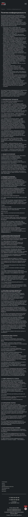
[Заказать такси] (25, 509)
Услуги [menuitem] (3, 483)
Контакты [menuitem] (4, 491)
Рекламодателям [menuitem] (5, 488)
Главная (3, 9)
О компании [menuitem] (4, 481)
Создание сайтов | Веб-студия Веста (14, 515)
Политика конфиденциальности (14, 509)
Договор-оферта (14, 513)
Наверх (25, 512)
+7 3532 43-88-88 (14, 499)
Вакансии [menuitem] (4, 489)
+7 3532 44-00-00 (14, 497)
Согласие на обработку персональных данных (14, 512)
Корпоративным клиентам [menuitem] (7, 486)
